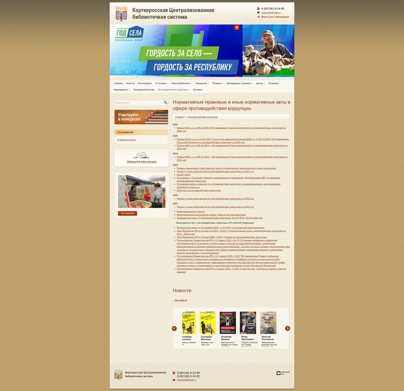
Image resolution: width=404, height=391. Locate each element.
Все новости (181, 300)
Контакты (198, 89)
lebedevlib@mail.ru (271, 12)
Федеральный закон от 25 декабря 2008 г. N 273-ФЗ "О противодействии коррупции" (220, 227)
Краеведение (121, 89)
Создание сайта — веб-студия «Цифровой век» (283, 373)
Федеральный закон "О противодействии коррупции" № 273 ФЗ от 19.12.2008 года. (220, 218)
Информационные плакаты (191, 211)
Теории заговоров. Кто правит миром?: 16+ (232, 341)
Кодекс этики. (184, 174)
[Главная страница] (176, 17)
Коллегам (273, 83)
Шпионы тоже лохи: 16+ (190, 341)
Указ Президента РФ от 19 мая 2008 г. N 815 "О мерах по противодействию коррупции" (222, 237)
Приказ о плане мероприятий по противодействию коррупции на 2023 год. (215, 171)
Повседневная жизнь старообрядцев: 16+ (272, 341)
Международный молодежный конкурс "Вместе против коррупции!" (211, 214)
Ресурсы (217, 83)
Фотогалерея (145, 83)
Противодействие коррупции (173, 89)
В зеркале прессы (126, 139)
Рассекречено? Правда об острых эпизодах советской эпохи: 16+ (212, 341)
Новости (130, 83)
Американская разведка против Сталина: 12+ (252, 341)
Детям (259, 83)
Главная (118, 83)
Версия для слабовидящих (275, 17)
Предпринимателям (144, 89)
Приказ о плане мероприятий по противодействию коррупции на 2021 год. (215, 207)
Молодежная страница (239, 83)
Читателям (202, 83)
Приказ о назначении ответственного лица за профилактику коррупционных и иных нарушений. (226, 168)
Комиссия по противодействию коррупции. (199, 190)
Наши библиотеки (181, 83)
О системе (161, 83)
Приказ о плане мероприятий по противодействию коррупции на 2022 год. (215, 198)
